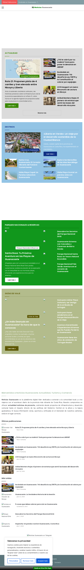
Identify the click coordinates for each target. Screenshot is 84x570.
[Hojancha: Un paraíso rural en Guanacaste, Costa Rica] (8, 527)
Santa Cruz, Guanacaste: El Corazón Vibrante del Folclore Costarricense (29, 164)
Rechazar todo (28, 561)
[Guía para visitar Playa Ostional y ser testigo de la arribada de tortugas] (44, 300)
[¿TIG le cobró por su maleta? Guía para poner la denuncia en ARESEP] (50, 63)
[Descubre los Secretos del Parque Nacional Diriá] (44, 231)
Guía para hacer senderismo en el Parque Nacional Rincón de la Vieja (67, 316)
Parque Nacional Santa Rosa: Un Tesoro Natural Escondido (68, 256)
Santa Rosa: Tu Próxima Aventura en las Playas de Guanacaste (19, 256)
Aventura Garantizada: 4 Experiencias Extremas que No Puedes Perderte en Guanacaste (68, 329)
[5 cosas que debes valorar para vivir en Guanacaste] (8, 507)
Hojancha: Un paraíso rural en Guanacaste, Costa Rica (37, 524)
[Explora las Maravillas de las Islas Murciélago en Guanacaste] (50, 163)
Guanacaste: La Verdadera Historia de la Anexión (35, 494)
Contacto (57, 562)
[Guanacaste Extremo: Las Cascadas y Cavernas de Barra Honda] (44, 241)
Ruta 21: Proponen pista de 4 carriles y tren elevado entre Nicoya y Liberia (21, 84)
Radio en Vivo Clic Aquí (42, 568)
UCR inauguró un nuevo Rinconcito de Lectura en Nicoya (67, 89)
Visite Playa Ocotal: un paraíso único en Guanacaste (67, 175)
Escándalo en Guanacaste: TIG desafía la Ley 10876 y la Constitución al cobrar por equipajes (49, 2)
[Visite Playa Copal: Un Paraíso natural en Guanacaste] (11, 175)
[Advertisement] (42, 29)
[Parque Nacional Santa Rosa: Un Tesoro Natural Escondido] (44, 254)
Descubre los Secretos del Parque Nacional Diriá (67, 234)
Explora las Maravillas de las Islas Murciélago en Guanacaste (67, 162)
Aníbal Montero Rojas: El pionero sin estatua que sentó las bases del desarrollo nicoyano (68, 102)
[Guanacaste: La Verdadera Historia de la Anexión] (8, 497)
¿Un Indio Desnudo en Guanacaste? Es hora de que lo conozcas (22, 324)
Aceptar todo (43, 561)
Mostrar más (42, 113)
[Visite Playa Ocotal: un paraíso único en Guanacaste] (50, 175)
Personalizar (13, 561)
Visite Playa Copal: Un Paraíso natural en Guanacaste (28, 175)
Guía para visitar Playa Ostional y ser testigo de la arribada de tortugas (67, 304)
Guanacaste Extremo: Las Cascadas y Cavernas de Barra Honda (67, 245)
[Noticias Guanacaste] (42, 7)
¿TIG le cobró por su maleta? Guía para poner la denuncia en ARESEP (66, 63)
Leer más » (12, 106)
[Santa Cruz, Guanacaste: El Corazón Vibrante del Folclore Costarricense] (11, 163)
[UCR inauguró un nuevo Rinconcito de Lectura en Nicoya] (50, 90)
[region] (28, 551)
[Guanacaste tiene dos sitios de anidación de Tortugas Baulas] (44, 337)
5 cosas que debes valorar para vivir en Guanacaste (36, 504)
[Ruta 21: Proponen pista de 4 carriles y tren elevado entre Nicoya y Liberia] (8, 430)
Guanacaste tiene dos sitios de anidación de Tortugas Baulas (67, 340)
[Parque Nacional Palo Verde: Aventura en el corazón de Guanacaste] (44, 264)
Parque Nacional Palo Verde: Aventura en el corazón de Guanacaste (66, 268)
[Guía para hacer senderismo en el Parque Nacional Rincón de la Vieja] (44, 312)
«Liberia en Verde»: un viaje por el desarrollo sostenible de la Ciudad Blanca (61, 137)
